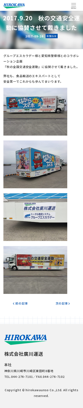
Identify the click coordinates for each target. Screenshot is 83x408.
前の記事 (21, 303)
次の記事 (62, 303)
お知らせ (52, 36)
